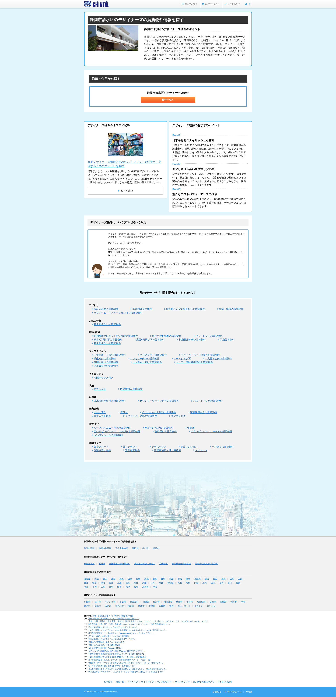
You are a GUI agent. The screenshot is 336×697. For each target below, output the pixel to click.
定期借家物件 (132, 450)
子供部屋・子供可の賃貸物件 (110, 354)
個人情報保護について (203, 682)
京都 (136, 583)
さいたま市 (110, 602)
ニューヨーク (184, 606)
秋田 (121, 579)
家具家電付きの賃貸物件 (203, 412)
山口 (213, 583)
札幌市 (87, 602)
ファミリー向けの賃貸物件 (144, 358)
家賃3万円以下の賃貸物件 (108, 339)
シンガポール (186, 621)
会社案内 (216, 692)
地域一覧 (120, 682)
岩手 (105, 579)
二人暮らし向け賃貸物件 (218, 358)
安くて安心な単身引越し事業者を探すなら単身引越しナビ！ (112, 666)
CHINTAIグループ (233, 692)
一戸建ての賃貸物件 (223, 446)
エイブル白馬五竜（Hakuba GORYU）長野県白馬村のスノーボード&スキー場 (119, 660)
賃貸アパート (101, 446)
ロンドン (211, 606)
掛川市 (145, 548)
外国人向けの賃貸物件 (106, 362)
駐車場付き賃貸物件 (166, 431)
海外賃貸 (129, 616)
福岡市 (131, 606)
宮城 (113, 579)
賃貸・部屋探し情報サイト (103, 616)
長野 (86, 583)
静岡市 (179, 602)
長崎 (111, 587)
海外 (171, 606)
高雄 (102, 621)
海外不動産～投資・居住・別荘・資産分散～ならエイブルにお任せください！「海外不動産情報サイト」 (129, 624)
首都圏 (152, 606)
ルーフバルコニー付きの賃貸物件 (112, 427)
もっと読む (127, 190)
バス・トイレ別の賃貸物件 (208, 400)
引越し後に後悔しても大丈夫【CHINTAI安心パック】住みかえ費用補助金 (117, 657)
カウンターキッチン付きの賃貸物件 (159, 400)
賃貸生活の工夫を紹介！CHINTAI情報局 (104, 645)
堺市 (243, 602)
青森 (96, 579)
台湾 (96, 621)
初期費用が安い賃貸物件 (192, 339)
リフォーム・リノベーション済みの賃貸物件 (118, 312)
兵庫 (152, 583)
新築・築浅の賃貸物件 (231, 309)
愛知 (111, 583)
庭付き (124, 412)
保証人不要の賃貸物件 (106, 309)
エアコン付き (178, 416)
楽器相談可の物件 (142, 309)
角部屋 (191, 427)
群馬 (163, 579)
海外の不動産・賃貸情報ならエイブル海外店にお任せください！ (113, 619)
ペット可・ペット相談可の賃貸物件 (200, 354)
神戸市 (87, 606)
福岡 (94, 587)
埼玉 (171, 579)
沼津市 (156, 548)
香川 (229, 583)
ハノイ (196, 621)
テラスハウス (159, 446)
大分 (128, 587)
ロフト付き (100, 389)
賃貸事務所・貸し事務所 (167, 450)
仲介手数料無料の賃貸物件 (166, 335)
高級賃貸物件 (227, 339)
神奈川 (197, 579)
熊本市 (141, 606)
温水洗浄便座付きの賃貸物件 (110, 400)
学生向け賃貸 (119, 616)
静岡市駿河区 (105, 548)
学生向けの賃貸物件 (105, 358)
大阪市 (233, 602)
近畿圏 (162, 606)
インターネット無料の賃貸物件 (159, 412)
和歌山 (170, 583)
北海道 (87, 579)
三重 (119, 583)
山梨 (240, 579)
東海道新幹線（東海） (144, 564)
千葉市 (123, 602)
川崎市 (146, 602)
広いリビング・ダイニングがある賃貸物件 (117, 431)
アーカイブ (132, 682)
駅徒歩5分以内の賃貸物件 (159, 427)
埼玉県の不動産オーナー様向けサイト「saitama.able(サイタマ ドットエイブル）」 (121, 633)
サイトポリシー (182, 682)
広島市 (108, 606)
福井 (232, 579)
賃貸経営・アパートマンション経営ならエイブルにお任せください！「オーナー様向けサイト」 (126, 663)
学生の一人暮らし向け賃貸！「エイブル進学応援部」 (109, 636)
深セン (120, 621)
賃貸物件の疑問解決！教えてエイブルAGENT (106, 642)
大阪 (144, 583)
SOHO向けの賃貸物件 (106, 365)
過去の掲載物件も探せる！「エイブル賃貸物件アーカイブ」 (112, 639)
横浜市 (156, 602)
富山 (215, 579)
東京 (188, 579)
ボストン (198, 606)
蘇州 (113, 621)
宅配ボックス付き (103, 377)
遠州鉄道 (163, 564)
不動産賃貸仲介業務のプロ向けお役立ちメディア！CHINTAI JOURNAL (116, 654)
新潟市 (212, 602)
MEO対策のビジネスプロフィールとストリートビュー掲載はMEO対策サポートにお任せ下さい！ (126, 672)
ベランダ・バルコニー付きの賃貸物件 (211, 431)
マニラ (204, 621)
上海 (108, 621)
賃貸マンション (189, 446)
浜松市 (190, 602)
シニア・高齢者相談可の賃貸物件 (194, 362)
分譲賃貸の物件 (102, 450)
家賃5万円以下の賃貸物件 (150, 339)
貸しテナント (130, 446)
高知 (86, 587)
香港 (90, 621)
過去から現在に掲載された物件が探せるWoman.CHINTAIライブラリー (116, 651)
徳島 (221, 583)
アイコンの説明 (224, 682)
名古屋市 (201, 602)
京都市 (223, 602)
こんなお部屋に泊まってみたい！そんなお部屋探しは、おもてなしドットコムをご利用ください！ (126, 630)
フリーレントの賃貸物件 (209, 335)
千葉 (180, 579)
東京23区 (134, 602)
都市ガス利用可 (102, 416)
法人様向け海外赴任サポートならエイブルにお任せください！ (112, 627)
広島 (204, 583)
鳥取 (180, 583)
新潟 (207, 579)
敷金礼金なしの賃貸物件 (107, 324)
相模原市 (168, 602)
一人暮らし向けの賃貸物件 (147, 362)
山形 (130, 579)
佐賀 (103, 587)
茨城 (146, 579)
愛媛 (238, 583)
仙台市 (97, 602)
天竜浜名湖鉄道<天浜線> (206, 564)
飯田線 (102, 564)
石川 (223, 579)
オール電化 (100, 412)
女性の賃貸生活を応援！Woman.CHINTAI (104, 648)
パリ (177, 621)
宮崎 (136, 587)
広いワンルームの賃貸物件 (108, 435)
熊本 (119, 587)
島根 (188, 583)
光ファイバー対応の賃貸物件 (141, 416)
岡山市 (97, 606)
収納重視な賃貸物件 (131, 389)
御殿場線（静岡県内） (119, 564)
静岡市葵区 (89, 548)
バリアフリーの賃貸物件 (153, 354)
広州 (127, 621)
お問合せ (108, 682)
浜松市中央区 (121, 548)
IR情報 (249, 692)
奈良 (161, 583)
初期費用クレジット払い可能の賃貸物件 (116, 335)
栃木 (155, 579)
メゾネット (201, 450)
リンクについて (164, 682)
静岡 (103, 583)
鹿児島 (145, 587)
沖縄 (155, 587)
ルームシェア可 (182, 358)
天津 (132, 621)
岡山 (196, 583)
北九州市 (119, 606)
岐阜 (94, 583)
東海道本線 (89, 564)
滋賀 (128, 583)
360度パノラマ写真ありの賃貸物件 (185, 309)
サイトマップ (147, 682)
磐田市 (135, 548)
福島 (138, 579)
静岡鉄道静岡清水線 (181, 564)
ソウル (139, 621)
